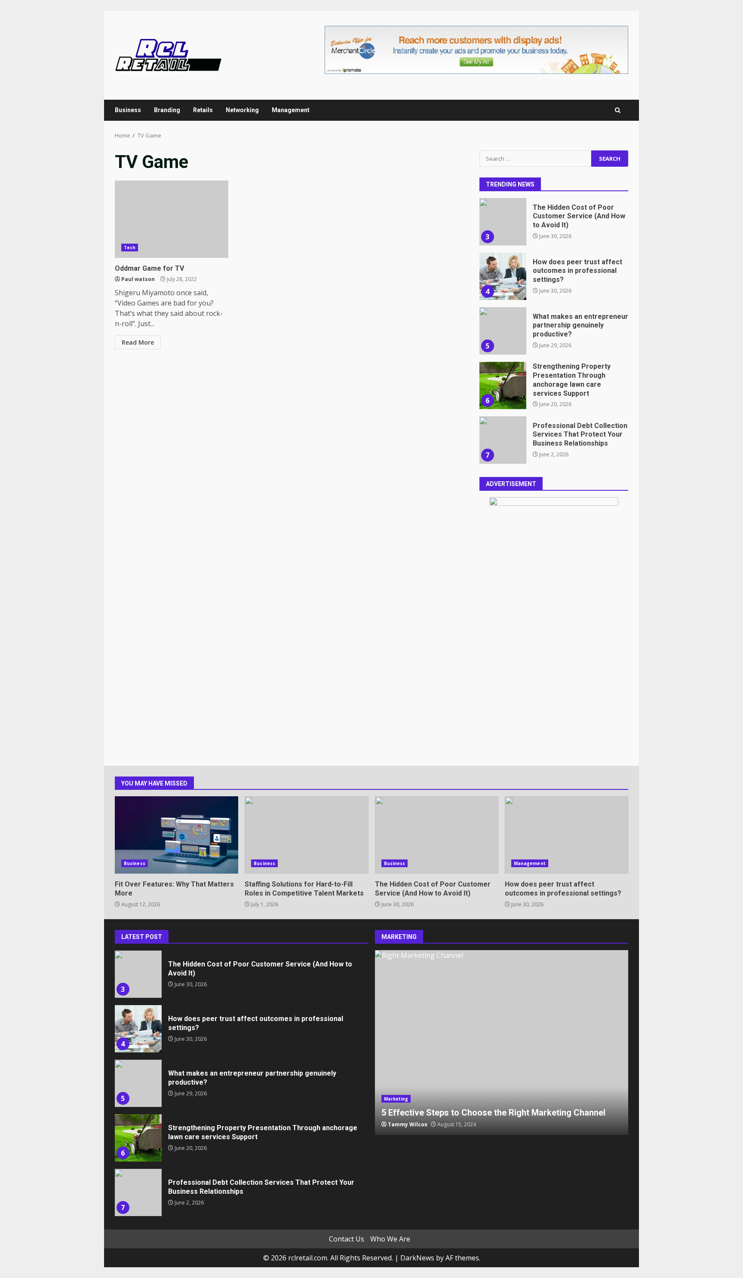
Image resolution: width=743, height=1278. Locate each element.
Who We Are (390, 1239)
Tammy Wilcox (407, 1124)
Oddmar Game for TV (171, 219)
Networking (242, 110)
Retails (203, 110)
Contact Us (346, 1239)
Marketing (396, 1099)
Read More (138, 342)
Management (291, 110)
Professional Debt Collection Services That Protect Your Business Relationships (502, 440)
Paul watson (138, 279)
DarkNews (417, 1258)
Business (128, 110)
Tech (129, 248)
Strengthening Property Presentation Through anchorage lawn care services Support (502, 385)
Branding (167, 110)
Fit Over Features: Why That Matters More (176, 835)
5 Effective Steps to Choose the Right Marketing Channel (502, 1042)
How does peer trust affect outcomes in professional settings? (502, 276)
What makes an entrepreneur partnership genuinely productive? (502, 331)
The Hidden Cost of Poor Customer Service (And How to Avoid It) (502, 221)
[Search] (617, 110)
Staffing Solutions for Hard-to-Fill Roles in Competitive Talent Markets (306, 835)
